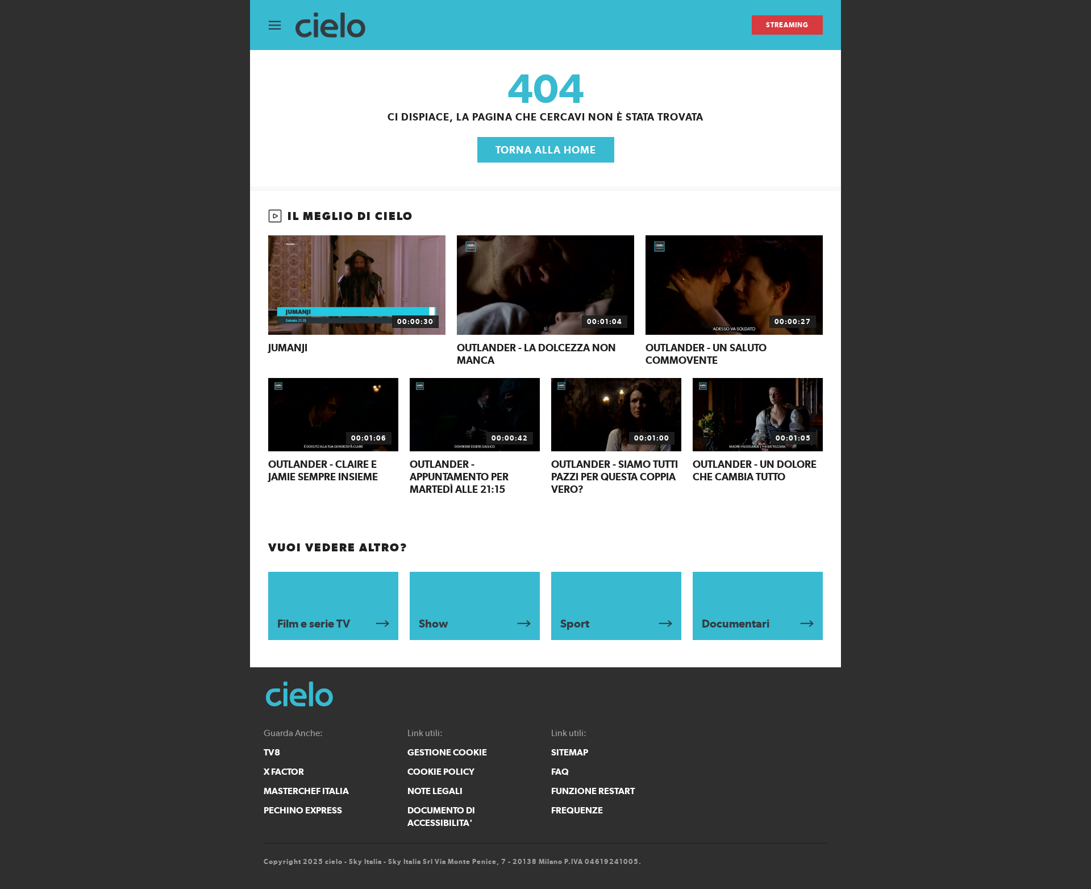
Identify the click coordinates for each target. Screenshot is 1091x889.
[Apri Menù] (281, 25)
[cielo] (336, 25)
